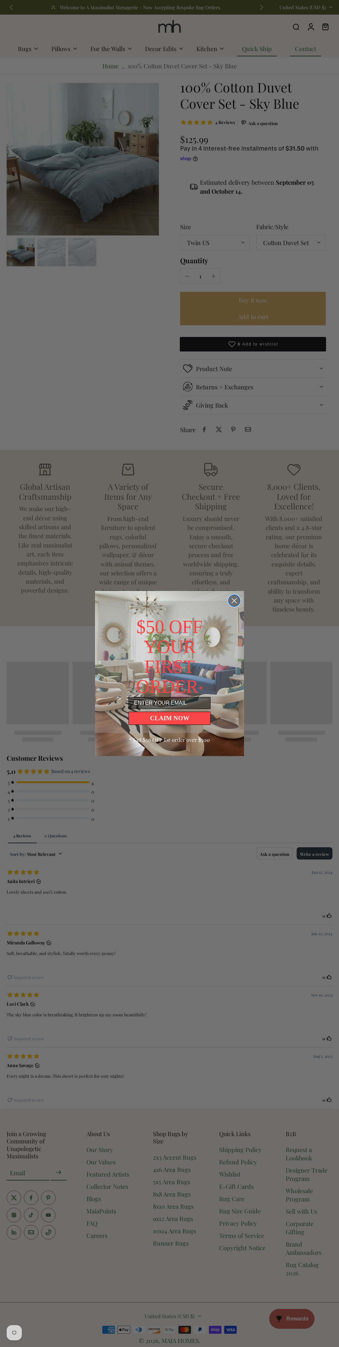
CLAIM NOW (169, 718)
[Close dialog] (234, 601)
